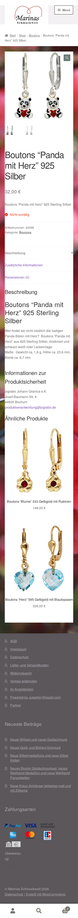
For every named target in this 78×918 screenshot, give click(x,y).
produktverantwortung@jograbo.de (30, 407)
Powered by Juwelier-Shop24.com (35, 697)
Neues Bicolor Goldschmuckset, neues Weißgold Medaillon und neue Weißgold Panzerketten (40, 773)
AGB (13, 641)
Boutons (34, 35)
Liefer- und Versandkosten (29, 665)
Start (13, 35)
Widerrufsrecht (21, 673)
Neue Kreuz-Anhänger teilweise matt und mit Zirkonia (40, 788)
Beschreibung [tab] (15, 253)
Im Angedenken (21, 689)
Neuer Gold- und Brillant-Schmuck (35, 747)
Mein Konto (13, 911)
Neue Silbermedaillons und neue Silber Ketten (39, 758)
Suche (39, 911)
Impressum (18, 649)
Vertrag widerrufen (23, 681)
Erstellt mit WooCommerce (45, 894)
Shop (22, 35)
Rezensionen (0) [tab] (17, 277)
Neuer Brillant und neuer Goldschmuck (38, 739)
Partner (15, 705)
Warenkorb (60, 907)
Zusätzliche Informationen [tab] (24, 265)
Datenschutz (19, 657)
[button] (67, 57)
